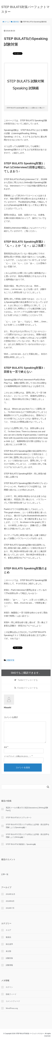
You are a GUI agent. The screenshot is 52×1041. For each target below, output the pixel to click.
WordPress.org (12, 1008)
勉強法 (8, 937)
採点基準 (9, 944)
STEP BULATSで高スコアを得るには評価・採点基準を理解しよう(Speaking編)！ (27, 825)
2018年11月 (10, 894)
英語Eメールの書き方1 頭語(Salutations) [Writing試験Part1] (27, 809)
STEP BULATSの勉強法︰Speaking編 (21, 844)
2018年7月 (10, 908)
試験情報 (9, 965)
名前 (5, 747)
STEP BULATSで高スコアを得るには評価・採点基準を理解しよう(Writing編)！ (27, 835)
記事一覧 (4, 874)
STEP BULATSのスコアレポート (19, 817)
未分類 (8, 951)
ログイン (9, 987)
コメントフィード (13, 1001)
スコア (8, 930)
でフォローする (28, 680)
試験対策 (10, 660)
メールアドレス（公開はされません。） (17, 756)
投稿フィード (11, 994)
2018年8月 (10, 901)
